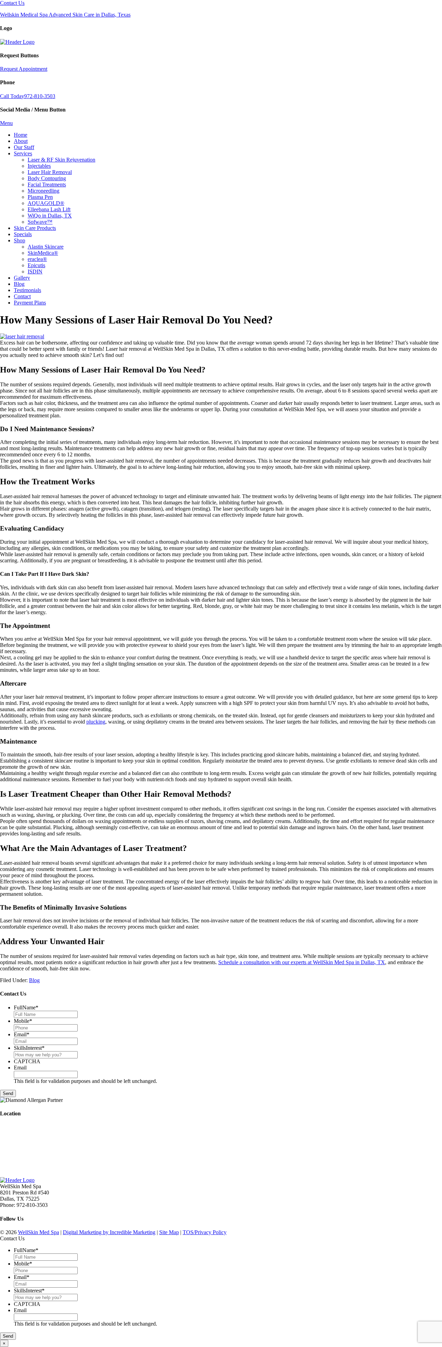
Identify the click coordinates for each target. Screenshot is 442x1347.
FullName (26, 1007)
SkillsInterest (29, 1048)
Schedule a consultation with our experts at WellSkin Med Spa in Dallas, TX (301, 962)
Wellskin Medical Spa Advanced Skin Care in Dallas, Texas (65, 15)
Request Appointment (23, 69)
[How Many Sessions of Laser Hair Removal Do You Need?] (22, 336)
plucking (95, 722)
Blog (34, 980)
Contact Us (12, 3)
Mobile (23, 1021)
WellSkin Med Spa (38, 1232)
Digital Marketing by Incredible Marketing (109, 1232)
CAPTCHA (27, 1061)
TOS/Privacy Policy (205, 1232)
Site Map (169, 1232)
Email (21, 1034)
